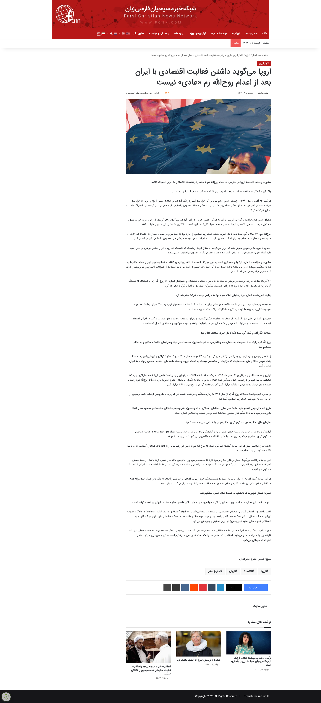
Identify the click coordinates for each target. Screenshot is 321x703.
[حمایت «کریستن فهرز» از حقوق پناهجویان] (198, 644)
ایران (237, 33)
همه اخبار (257, 55)
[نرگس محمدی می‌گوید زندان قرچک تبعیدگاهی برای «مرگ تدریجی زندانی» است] (248, 642)
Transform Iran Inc (255, 696)
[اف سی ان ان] (160, 14)
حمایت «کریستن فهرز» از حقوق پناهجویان (199, 660)
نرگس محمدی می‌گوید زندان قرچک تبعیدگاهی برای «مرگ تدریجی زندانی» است (251, 661)
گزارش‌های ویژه (198, 33)
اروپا (263, 571)
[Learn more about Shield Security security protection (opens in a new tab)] (6, 696)
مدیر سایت (263, 93)
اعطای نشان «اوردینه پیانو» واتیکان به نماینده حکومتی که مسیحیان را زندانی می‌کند (151, 670)
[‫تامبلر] (211, 587)
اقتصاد (248, 571)
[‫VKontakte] (185, 587)
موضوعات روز (220, 33)
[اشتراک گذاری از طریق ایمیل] (176, 587)
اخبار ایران (238, 55)
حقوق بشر (138, 33)
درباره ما (180, 33)
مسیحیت (252, 33)
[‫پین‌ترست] (203, 587)
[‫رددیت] (194, 587)
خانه (264, 33)
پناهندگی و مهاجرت (159, 33)
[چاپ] (167, 587)
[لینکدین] (220, 587)
